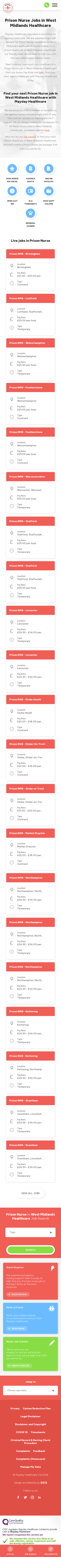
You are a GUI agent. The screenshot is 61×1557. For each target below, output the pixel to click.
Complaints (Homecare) (30, 1458)
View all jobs (30, 1193)
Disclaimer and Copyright (30, 1424)
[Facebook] (18, 1497)
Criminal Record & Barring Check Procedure (30, 1442)
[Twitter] (25, 1497)
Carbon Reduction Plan (37, 1408)
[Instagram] (32, 1497)
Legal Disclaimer (30, 1416)
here (41, 72)
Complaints (23, 1451)
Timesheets (38, 1432)
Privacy (15, 1408)
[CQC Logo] (13, 1524)
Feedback (39, 1451)
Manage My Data (30, 1466)
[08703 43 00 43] (45, 5)
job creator (30, 136)
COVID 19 (22, 1432)
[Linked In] (39, 1497)
